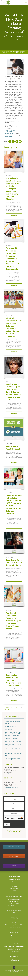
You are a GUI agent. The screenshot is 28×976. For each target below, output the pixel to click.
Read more (14, 215)
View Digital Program (9, 131)
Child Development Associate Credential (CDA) (14, 921)
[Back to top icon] (14, 967)
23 (5, 709)
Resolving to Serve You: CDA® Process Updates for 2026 (14, 562)
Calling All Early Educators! (11, 738)
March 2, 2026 (8, 381)
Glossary (14, 890)
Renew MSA (14, 938)
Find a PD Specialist (14, 901)
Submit (7, 824)
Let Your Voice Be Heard (11, 726)
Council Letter (8, 729)
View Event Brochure (9, 130)
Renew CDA (14, 935)
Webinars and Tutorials (14, 908)
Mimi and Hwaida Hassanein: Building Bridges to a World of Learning (12, 721)
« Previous (6, 707)
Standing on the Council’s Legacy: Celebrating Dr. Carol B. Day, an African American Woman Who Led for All (13, 392)
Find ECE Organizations (14, 905)
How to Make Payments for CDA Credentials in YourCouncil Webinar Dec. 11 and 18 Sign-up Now (14, 733)
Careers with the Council (14, 879)
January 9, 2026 (9, 610)
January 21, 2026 (9, 557)
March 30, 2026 (9, 315)
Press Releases (14, 888)
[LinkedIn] (16, 141)
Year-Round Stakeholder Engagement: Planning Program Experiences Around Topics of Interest (13, 621)
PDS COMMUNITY (14, 856)
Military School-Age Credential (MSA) (14, 925)
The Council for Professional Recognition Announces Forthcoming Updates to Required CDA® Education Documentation (12, 258)
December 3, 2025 (9, 672)
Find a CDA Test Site (14, 903)
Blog (14, 912)
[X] (12, 141)
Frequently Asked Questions (14, 910)
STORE (14, 865)
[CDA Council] (5, 2)
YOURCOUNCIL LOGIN (14, 846)
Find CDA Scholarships (14, 899)
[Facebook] (9, 141)
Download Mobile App (10, 133)
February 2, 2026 (9, 492)
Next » (12, 709)
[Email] (19, 141)
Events (14, 881)
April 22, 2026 (8, 245)
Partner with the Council (14, 927)
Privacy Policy (7, 970)
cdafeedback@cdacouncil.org (11, 774)
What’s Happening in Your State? (13, 741)
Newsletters (8, 51)
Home (2, 51)
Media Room (14, 886)
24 (8, 709)
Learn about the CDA (14, 884)
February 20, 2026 (9, 443)
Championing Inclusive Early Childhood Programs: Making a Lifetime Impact (13, 680)
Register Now (8, 136)
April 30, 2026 (8, 175)
